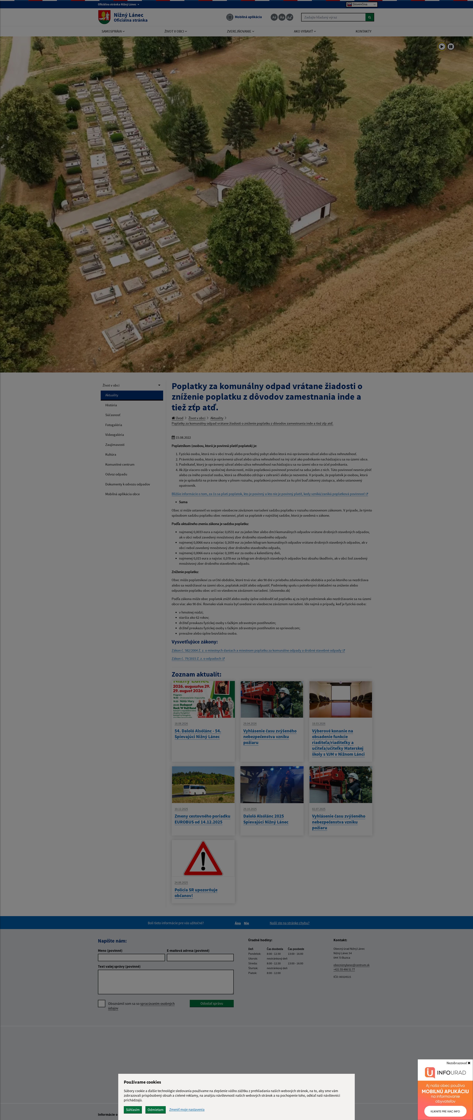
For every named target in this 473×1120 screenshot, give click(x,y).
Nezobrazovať (457, 1063)
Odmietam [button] (156, 1109)
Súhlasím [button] (133, 1109)
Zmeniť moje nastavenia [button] (187, 1109)
